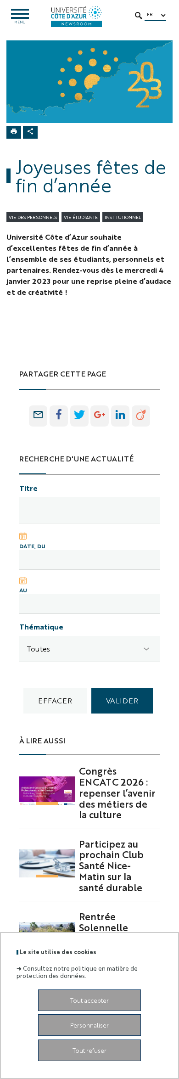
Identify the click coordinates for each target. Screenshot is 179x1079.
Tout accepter (89, 1000)
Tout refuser (89, 1050)
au (23, 590)
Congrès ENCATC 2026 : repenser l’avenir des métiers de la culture (117, 792)
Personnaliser (89, 1025)
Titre (28, 488)
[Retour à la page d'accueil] (76, 16)
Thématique (41, 626)
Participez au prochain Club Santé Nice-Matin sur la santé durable (111, 865)
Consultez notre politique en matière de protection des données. (77, 971)
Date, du (32, 546)
